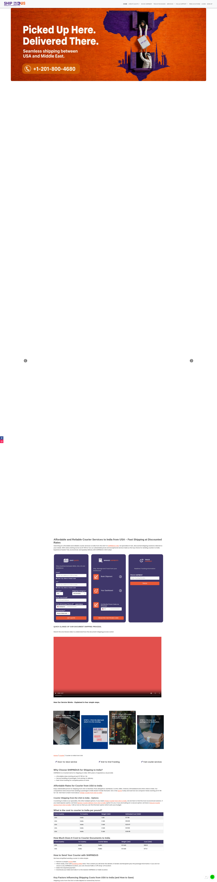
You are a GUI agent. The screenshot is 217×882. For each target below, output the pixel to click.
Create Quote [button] (134, 4)
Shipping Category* (79, 591)
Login (204, 4)
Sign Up (209, 4)
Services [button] (170, 4)
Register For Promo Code (108, 618)
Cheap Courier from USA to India (91, 793)
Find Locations (194, 4)
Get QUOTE (71, 618)
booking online (77, 864)
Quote (70, 862)
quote (120, 791)
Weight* (59, 591)
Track (144, 583)
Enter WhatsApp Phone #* (65, 604)
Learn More (79, 604)
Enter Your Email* (62, 597)
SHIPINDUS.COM (113, 546)
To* (57, 582)
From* (58, 572)
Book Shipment (146, 4)
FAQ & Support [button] (181, 4)
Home (125, 4)
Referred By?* (60, 611)
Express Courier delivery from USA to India (91, 803)
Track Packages (159, 4)
